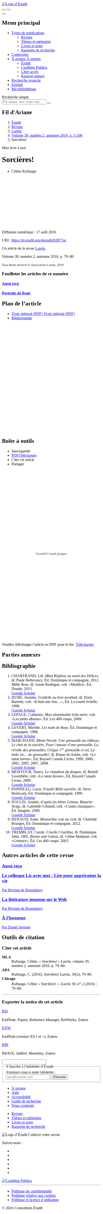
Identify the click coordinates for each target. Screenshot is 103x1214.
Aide (15, 1092)
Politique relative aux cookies (33, 1195)
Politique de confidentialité (31, 1191)
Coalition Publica (34, 67)
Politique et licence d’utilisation (35, 1200)
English (17, 85)
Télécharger (85, 644)
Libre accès (29, 72)
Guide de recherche (26, 1101)
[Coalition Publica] (17, 1181)
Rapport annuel (32, 76)
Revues (26, 37)
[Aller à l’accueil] (14, 4)
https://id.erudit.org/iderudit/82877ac (38, 240)
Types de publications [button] (27, 33)
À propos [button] (19, 59)
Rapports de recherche (38, 50)
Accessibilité (21, 1097)
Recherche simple (15, 97)
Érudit (25, 63)
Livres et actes (32, 46)
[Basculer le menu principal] (4, 14)
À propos (34, 59)
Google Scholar (23, 693)
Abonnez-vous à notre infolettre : (31, 1072)
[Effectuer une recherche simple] (4, 9)
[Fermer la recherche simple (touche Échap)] (9, 9)
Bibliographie (21, 318)
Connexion (19, 54)
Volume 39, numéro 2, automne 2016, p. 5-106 (46, 135)
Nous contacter (22, 1105)
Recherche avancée (26, 80)
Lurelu (16, 131)
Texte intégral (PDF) (27, 314)
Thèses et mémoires (36, 41)
